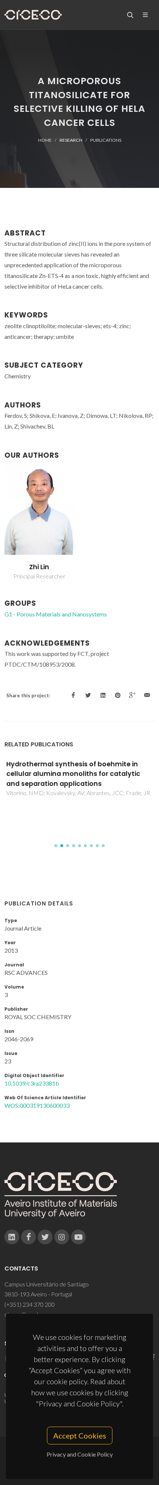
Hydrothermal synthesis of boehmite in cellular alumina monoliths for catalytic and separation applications (73, 774)
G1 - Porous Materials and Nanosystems (55, 614)
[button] (55, 845)
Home (45, 140)
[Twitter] (45, 1237)
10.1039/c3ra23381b (31, 1083)
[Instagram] (61, 1237)
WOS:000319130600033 (37, 1105)
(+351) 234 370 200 (29, 1304)
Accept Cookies (79, 1435)
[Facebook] (28, 1237)
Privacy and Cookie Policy (80, 1454)
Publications (105, 140)
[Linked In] (11, 1237)
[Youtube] (78, 1237)
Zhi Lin (39, 567)
